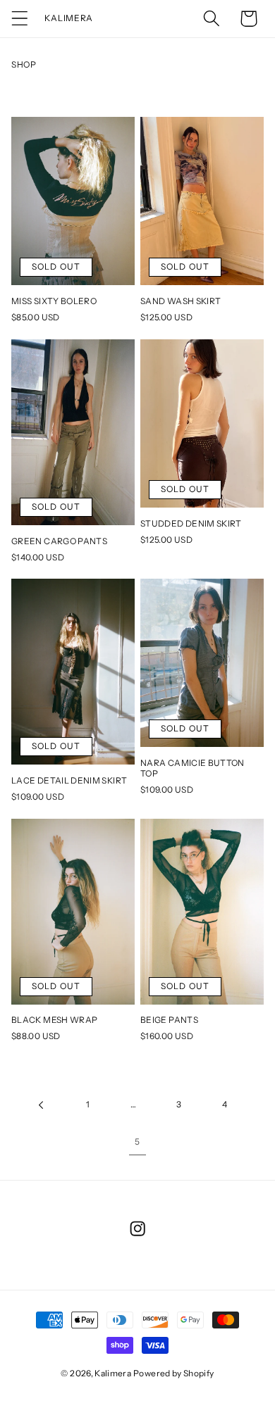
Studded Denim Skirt (191, 524)
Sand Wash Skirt (180, 301)
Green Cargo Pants (59, 541)
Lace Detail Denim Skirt (69, 781)
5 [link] (137, 1141)
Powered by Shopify (173, 1373)
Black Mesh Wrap (54, 1020)
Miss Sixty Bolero (54, 301)
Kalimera (112, 1373)
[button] (20, 18)
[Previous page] (42, 1105)
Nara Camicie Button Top (192, 768)
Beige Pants (169, 1020)
